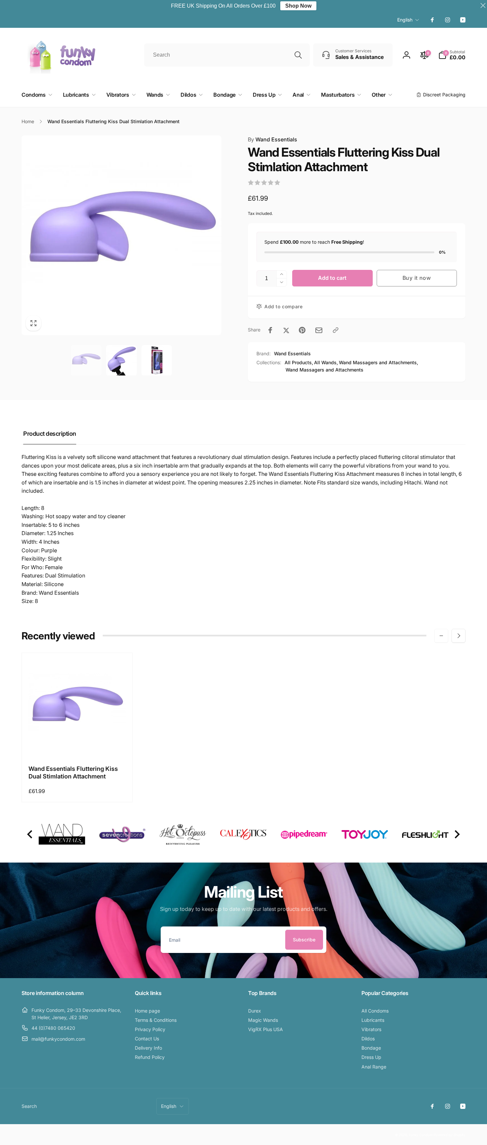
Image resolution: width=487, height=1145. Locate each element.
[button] (451, 55)
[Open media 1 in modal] (121, 235)
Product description (49, 433)
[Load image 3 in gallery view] (156, 360)
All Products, (299, 362)
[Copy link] (335, 330)
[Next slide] (456, 834)
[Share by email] (319, 330)
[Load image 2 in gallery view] (121, 360)
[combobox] (227, 55)
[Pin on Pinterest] (302, 330)
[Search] (298, 55)
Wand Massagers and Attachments (324, 370)
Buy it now (417, 277)
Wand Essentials (272, 139)
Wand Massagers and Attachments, (378, 362)
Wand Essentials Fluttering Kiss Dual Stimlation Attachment (73, 772)
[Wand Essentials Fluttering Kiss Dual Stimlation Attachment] (77, 744)
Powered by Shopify (449, 1135)
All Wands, (326, 362)
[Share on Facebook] (270, 330)
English (404, 20)
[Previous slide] (30, 834)
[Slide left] (441, 636)
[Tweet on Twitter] (286, 330)
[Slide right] (458, 636)
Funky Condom (421, 1135)
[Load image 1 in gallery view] (86, 360)
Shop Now (298, 6)
